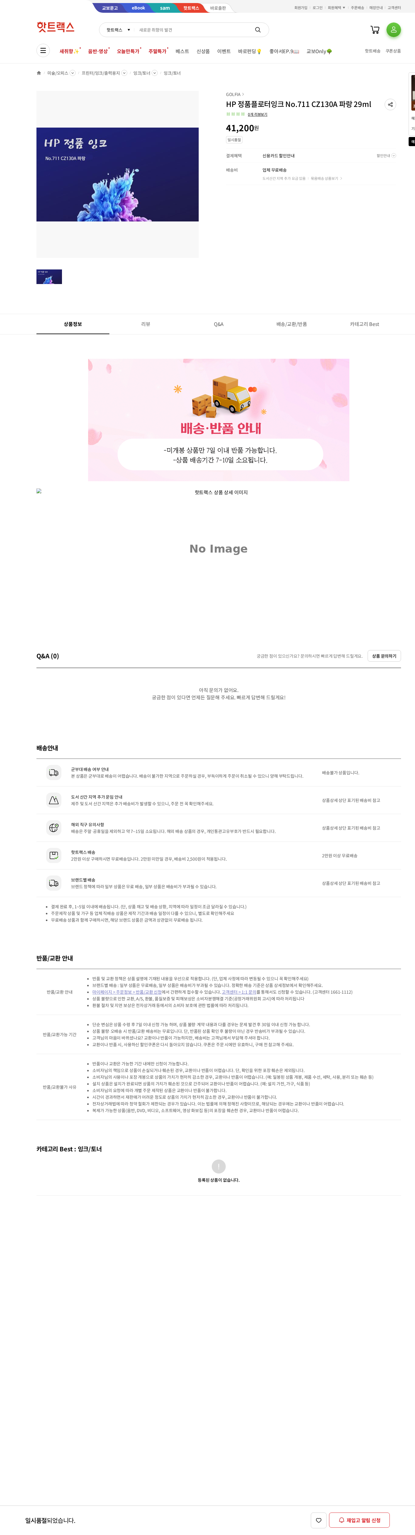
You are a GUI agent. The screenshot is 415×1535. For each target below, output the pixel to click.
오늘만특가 (128, 51)
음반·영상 (98, 51)
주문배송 (357, 7)
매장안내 (376, 7)
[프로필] (393, 29)
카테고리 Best (364, 323)
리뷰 (145, 323)
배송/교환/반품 (291, 323)
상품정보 (73, 323)
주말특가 (157, 51)
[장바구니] (374, 29)
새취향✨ (69, 51)
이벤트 (224, 51)
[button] (390, 104)
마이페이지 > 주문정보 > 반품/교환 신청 (127, 992)
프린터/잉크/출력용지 (101, 73)
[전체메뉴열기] (43, 50)
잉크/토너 (141, 73)
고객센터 (394, 7)
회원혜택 (334, 7)
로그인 (318, 7)
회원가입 (301, 7)
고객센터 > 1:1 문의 (239, 992)
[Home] (38, 72)
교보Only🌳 (319, 51)
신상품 (203, 51)
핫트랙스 (114, 30)
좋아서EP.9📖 (284, 51)
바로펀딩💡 (250, 51)
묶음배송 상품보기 (324, 178)
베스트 (182, 51)
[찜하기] (319, 1520)
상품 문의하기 (384, 656)
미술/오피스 (57, 73)
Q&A (219, 323)
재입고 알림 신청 (364, 1520)
